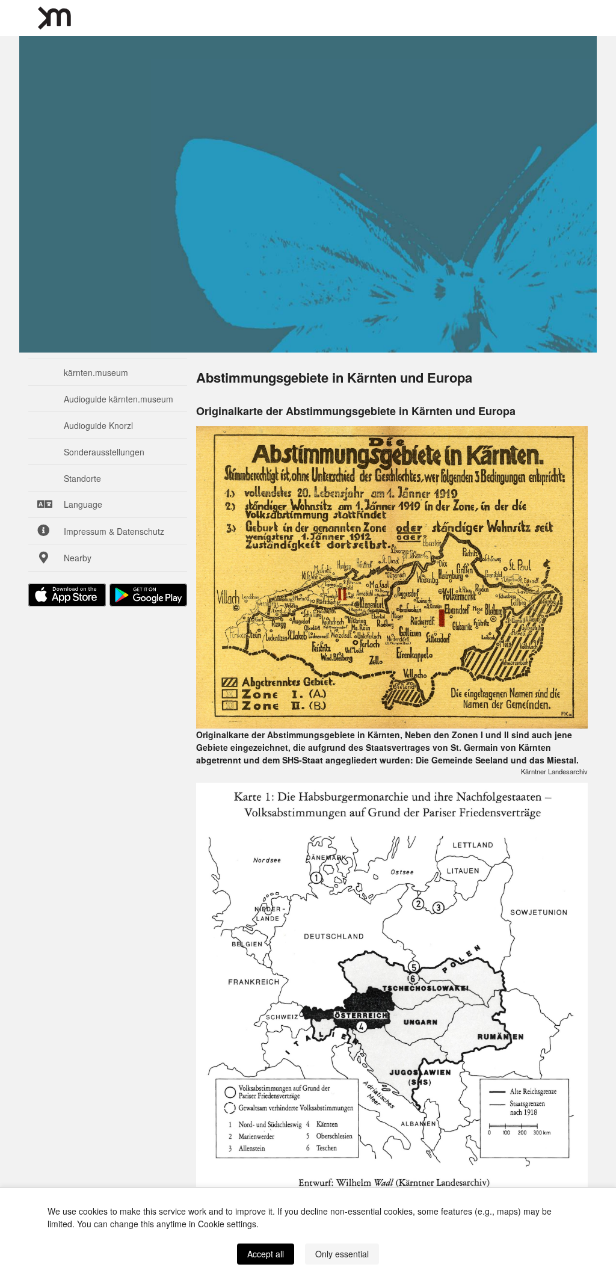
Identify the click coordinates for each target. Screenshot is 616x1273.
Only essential (342, 1254)
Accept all (265, 1254)
